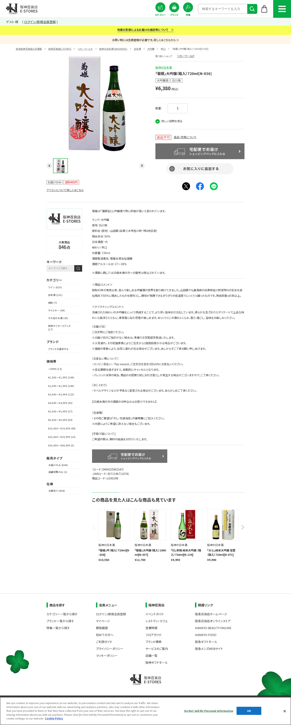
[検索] (252, 9)
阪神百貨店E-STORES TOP (21, 9)
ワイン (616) (55, 287)
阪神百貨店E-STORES (59, 48)
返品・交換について (185, 137)
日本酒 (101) (55, 295)
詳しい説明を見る (172, 121)
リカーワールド (85, 48)
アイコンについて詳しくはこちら (65, 190)
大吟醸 (150, 48)
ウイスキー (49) (56, 310)
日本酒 (137, 48)
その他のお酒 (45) (58, 318)
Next (242, 527)
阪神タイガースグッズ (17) (59, 327)
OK (249, 711)
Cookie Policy (54, 718)
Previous (94, 527)
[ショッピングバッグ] (264, 8)
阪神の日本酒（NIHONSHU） (113, 48)
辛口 (163, 48)
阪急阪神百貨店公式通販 (29, 48)
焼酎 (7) (52, 302)
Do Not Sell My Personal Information (208, 711)
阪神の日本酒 (163, 67)
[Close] (284, 711)
